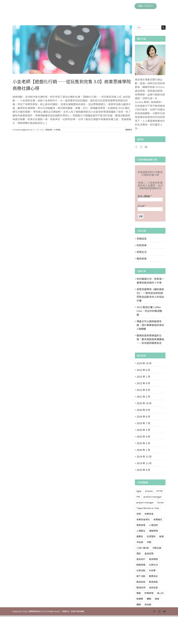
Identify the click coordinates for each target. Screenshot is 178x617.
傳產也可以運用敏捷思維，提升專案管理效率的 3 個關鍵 (150, 325)
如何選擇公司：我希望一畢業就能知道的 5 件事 (150, 280)
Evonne (149, 491)
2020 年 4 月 (143, 436)
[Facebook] (136, 147)
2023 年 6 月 (143, 370)
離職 (138, 604)
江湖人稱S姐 (142, 547)
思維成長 (48, 129)
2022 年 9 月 (143, 383)
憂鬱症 (139, 536)
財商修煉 (142, 245)
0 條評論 (57, 129)
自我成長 (153, 587)
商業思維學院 (143, 519)
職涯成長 (140, 581)
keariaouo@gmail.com (24, 129)
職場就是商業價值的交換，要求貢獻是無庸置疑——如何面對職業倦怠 (150, 339)
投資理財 (151, 536)
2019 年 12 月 (144, 456)
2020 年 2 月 (143, 443)
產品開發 (153, 559)
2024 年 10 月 (144, 363)
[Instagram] (141, 147)
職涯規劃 (153, 581)
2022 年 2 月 (143, 396)
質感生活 (142, 252)
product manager (153, 496)
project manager (145, 502)
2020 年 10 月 (144, 403)
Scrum (160, 502)
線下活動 (140, 576)
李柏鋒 (139, 542)
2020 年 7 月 (143, 423)
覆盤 (138, 593)
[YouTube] (146, 147)
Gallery (75, 49)
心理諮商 (153, 525)
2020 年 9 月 (143, 410)
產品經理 (148, 553)
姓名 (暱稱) (145, 196)
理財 (138, 553)
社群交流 (153, 564)
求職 (149, 542)
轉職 (149, 598)
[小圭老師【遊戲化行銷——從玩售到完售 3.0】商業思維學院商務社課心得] (72, 49)
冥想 (138, 513)
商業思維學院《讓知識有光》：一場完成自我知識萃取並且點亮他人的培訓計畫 (150, 294)
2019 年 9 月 (143, 470)
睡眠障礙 (140, 564)
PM (138, 496)
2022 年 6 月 (143, 390)
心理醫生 (140, 530)
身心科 (160, 593)
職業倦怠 (153, 576)
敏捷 (161, 536)
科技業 (152, 570)
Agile (138, 491)
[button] (161, 6)
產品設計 (140, 559)
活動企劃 (156, 547)
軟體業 (139, 598)
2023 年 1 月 (143, 376)
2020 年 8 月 (143, 416)
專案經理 (140, 525)
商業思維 (148, 513)
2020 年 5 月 (143, 430)
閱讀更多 (128, 129)
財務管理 (148, 593)
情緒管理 (153, 530)
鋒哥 (157, 598)
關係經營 (142, 258)
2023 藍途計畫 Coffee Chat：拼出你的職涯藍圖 (149, 310)
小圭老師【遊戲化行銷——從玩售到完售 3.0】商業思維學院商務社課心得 (68, 49)
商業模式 (157, 519)
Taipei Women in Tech (147, 508)
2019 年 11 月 (144, 463)
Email (142, 205)
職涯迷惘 (140, 587)
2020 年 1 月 (143, 450)
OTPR (159, 491)
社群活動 (140, 570)
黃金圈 (147, 604)
